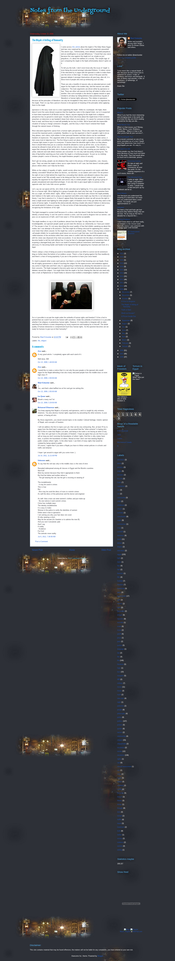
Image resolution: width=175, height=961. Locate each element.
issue (119, 630)
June (124, 330)
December (126, 292)
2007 (122, 354)
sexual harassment (124, 766)
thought (120, 808)
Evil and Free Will (123, 149)
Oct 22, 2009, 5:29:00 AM (47, 403)
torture (119, 816)
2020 (122, 260)
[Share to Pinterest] (81, 337)
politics (119, 721)
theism (119, 797)
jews (119, 641)
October (125, 299)
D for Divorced (122, 431)
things (119, 804)
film (118, 577)
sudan (119, 789)
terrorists (120, 793)
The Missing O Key (135, 177)
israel (119, 626)
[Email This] (71, 337)
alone (119, 463)
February (125, 343)
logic (119, 668)
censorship (121, 498)
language (120, 649)
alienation (120, 460)
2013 (122, 276)
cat (118, 494)
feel (118, 569)
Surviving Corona (134, 161)
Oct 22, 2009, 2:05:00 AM (47, 391)
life (39, 341)
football (120, 581)
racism (119, 732)
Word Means (122, 193)
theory (119, 801)
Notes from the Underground (70, 10)
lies (118, 657)
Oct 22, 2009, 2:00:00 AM (47, 378)
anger (119, 471)
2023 (122, 253)
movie (119, 687)
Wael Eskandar (44, 383)
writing (119, 850)
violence (120, 842)
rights (119, 759)
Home (72, 550)
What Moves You (123, 125)
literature (120, 664)
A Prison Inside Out (128, 316)
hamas (119, 604)
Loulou (119, 438)
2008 (122, 350)
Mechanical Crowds (124, 442)
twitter (119, 835)
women (119, 846)
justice (119, 645)
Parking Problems (123, 219)
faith (118, 558)
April (124, 337)
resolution (120, 748)
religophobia (121, 744)
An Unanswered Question (133, 233)
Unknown (41, 460)
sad (118, 763)
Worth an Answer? (128, 313)
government (121, 596)
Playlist (127, 931)
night (119, 702)
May (124, 333)
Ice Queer (41, 396)
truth (119, 831)
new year (120, 698)
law (118, 653)
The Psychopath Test (125, 137)
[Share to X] (76, 337)
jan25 (119, 634)
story (119, 774)
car (118, 490)
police (119, 717)
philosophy (121, 713)
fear (118, 566)
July (124, 327)
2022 (122, 257)
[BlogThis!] (74, 337)
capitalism (121, 486)
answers (120, 475)
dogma (119, 547)
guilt (118, 600)
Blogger (100, 956)
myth (119, 695)
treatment (120, 827)
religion (43, 341)
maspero (120, 676)
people (119, 710)
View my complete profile (126, 58)
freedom (120, 585)
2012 (122, 279)
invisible (120, 622)
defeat (119, 543)
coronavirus (121, 524)
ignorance (120, 611)
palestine (120, 706)
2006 (122, 357)
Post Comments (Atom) (76, 558)
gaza (119, 592)
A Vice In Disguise (128, 301)
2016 (122, 267)
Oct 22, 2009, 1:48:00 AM (47, 362)
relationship (121, 736)
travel (119, 823)
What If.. (120, 113)
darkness (120, 535)
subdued (120, 785)
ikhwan (119, 615)
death (119, 539)
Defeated (120, 207)
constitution (121, 516)
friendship (120, 588)
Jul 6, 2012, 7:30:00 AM (46, 537)
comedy (120, 513)
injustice (120, 619)
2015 (122, 270)
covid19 (120, 532)
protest (119, 725)
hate (118, 607)
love (118, 672)
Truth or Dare (126, 310)
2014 (122, 273)
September (126, 320)
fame (119, 562)
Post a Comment (41, 541)
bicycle (119, 479)
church (119, 509)
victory (119, 838)
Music (122, 931)
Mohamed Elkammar (46, 407)
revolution (120, 755)
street (119, 778)
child (119, 501)
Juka (119, 435)
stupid (119, 782)
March (124, 340)
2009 (122, 289)
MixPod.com (137, 931)
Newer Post (37, 550)
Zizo (39, 351)
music (119, 691)
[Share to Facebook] (78, 337)
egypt (119, 554)
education (120, 551)
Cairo (119, 482)
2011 (122, 283)
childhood (120, 505)
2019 (122, 263)
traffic (119, 819)
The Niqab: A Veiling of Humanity (129, 306)
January (125, 346)
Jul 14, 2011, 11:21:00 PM (47, 456)
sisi (118, 770)
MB (118, 679)
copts (119, 520)
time (118, 812)
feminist (120, 573)
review (119, 751)
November (126, 295)
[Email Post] (67, 337)
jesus (119, 638)
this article (76, 47)
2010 (122, 286)
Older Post (106, 550)
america (120, 467)
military (120, 683)
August (125, 324)
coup (119, 528)
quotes (119, 729)
